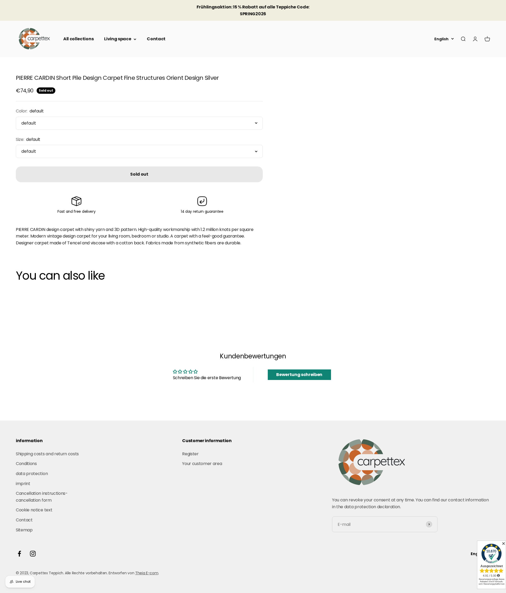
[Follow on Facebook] (19, 553)
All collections (78, 39)
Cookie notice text (34, 510)
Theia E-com (146, 573)
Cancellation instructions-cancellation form (42, 496)
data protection (32, 474)
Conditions (26, 464)
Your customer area (202, 464)
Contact (156, 39)
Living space (117, 39)
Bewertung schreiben (299, 375)
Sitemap (24, 530)
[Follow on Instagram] (32, 553)
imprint (23, 484)
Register (190, 454)
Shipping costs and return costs (47, 454)
